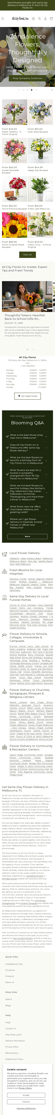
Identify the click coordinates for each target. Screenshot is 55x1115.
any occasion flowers (23, 938)
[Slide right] (33, 349)
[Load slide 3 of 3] (31, 90)
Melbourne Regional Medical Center (28, 584)
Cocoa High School (30, 677)
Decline (26, 1102)
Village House (16, 774)
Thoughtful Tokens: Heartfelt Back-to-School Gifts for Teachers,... (25, 317)
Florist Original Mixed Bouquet (13, 245)
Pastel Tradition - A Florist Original (11, 133)
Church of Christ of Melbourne (24, 739)
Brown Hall (27, 657)
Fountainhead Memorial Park (26, 613)
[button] (39, 19)
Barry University (36, 655)
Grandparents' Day (14, 964)
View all (27, 254)
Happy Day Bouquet (38, 170)
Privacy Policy (25, 1088)
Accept (26, 1095)
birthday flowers (9, 878)
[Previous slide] (19, 90)
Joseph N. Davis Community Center (35, 766)
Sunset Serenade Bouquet (10, 171)
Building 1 (38, 657)
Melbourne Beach (18, 561)
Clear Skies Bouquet (38, 132)
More (27, 536)
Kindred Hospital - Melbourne (36, 582)
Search (8, 999)
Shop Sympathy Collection (27, 78)
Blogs (8, 1005)
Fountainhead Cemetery (41, 611)
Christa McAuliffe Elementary (38, 672)
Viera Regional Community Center (35, 772)
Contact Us (10, 1028)
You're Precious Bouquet (14, 209)
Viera (12, 564)
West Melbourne (23, 564)
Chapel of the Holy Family (29, 733)
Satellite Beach (45, 561)
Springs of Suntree (18, 769)
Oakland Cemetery (30, 622)
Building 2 (34, 660)
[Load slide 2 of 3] (27, 90)
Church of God (46, 739)
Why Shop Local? (13, 1034)
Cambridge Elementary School (24, 663)
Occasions (10, 970)
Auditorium (26, 652)
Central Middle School (21, 666)
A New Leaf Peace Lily (39, 209)
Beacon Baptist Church (22, 711)
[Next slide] (36, 90)
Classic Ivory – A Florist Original (39, 245)
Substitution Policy (14, 1059)
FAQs (7, 1022)
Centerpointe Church (20, 730)
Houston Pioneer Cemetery (34, 616)
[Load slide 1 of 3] (23, 90)
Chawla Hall (15, 672)
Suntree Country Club (38, 769)
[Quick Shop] (33, 18)
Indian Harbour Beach (31, 558)
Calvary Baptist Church (31, 722)
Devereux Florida (18, 579)
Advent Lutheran (18, 702)
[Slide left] (22, 349)
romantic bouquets (29, 903)
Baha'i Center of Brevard (40, 708)
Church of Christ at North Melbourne (34, 736)
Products (9, 976)
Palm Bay (32, 561)
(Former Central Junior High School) (29, 646)
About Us (9, 982)
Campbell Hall (46, 663)
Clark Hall (14, 674)
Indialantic (14, 558)
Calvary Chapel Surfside (40, 728)
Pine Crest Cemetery (37, 625)
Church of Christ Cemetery (23, 605)
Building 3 (47, 660)
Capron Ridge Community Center (26, 755)
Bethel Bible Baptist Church (32, 713)
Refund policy (11, 1053)
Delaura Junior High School (30, 683)
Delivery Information (15, 1041)
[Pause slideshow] (52, 90)
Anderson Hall (34, 649)
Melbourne (48, 558)
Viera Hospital (33, 587)
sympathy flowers (34, 876)
